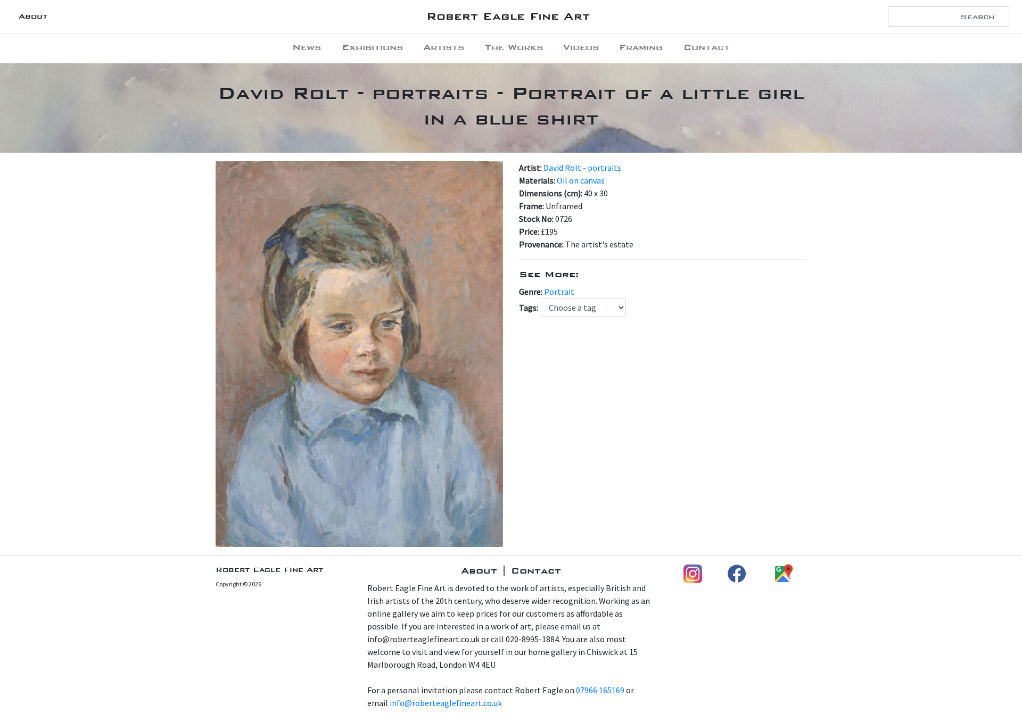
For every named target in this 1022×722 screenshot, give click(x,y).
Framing (641, 47)
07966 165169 (600, 690)
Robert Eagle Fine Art (508, 16)
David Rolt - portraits (582, 167)
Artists (443, 47)
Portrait (559, 291)
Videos (581, 47)
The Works (514, 47)
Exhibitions (372, 47)
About (33, 16)
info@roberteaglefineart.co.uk (446, 703)
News (306, 47)
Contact (706, 47)
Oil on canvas (581, 180)
